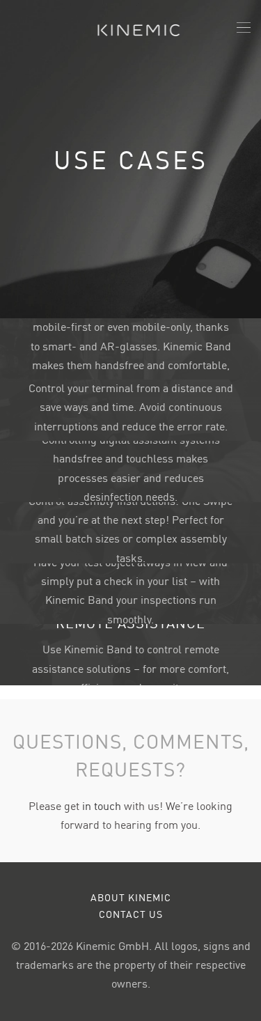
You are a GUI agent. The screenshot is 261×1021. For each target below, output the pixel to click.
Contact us (131, 914)
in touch (101, 805)
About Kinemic (130, 897)
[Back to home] (130, 28)
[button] (244, 28)
